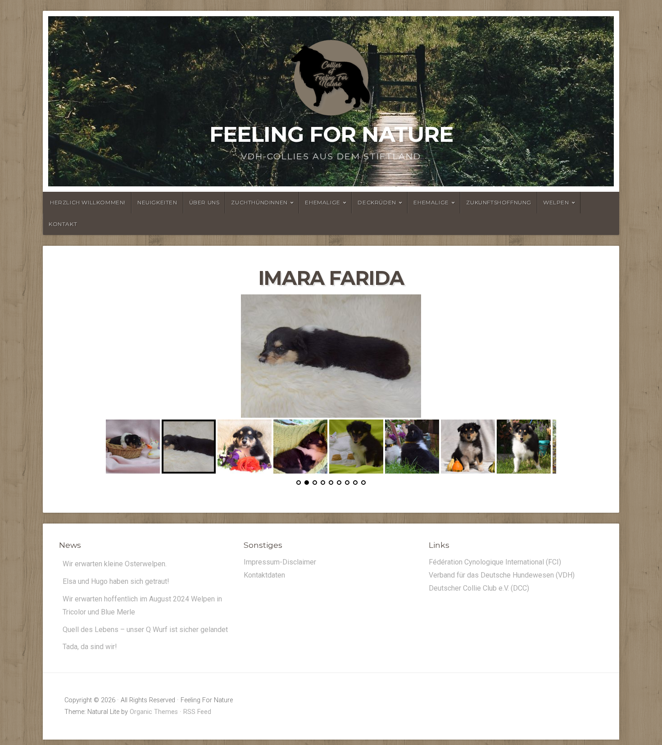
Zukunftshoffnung (498, 202)
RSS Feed (197, 711)
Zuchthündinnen (259, 202)
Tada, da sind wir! (90, 646)
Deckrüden (377, 202)
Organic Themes (154, 711)
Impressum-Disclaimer (280, 561)
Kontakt (63, 224)
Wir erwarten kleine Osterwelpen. (115, 563)
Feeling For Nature (331, 134)
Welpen (556, 202)
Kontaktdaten (264, 574)
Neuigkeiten (157, 202)
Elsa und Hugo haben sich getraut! (116, 581)
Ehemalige (322, 202)
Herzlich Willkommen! (88, 202)
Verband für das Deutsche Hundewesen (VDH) (502, 574)
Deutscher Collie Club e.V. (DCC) (479, 587)
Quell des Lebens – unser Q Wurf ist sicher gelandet (145, 629)
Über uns (204, 202)
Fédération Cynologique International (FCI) (495, 561)
